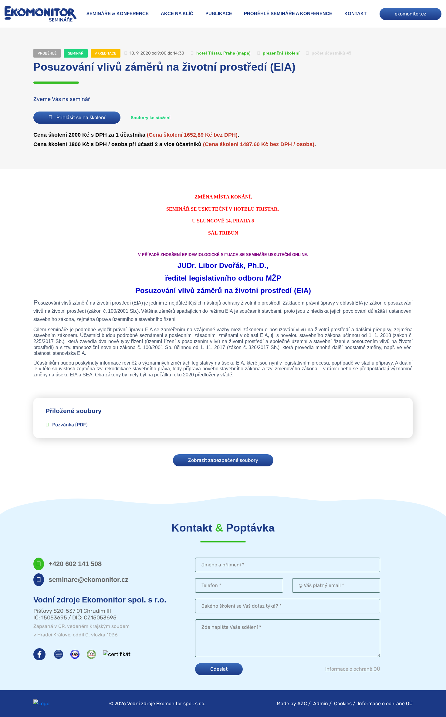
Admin (320, 703)
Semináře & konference (117, 13)
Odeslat (219, 669)
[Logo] (40, 14)
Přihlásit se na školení (80, 117)
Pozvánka (69, 425)
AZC (302, 703)
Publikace (218, 13)
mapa (243, 53)
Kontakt (355, 13)
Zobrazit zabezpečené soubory (223, 460)
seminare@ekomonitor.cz (88, 579)
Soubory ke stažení (151, 117)
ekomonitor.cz (410, 14)
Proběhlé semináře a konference (288, 13)
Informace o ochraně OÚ (352, 669)
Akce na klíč (177, 13)
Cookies (343, 703)
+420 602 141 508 (75, 564)
